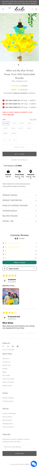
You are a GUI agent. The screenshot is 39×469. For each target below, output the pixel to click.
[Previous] (14, 64)
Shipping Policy (7, 423)
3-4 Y (29, 123)
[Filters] (4, 269)
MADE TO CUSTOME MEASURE (15, 205)
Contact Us (6, 362)
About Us (5, 358)
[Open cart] (36, 9)
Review (4, 368)
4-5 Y (5, 128)
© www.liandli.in (14, 464)
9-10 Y (13, 133)
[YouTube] (17, 346)
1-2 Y (14, 123)
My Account (6, 365)
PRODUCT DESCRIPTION (12, 200)
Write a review (19, 262)
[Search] (32, 9)
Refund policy (7, 385)
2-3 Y (22, 123)
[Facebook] (3, 346)
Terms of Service (8, 382)
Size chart (33, 119)
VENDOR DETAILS (9, 210)
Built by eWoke (24, 464)
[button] (16, 86)
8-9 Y (5, 133)
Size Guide (6, 375)
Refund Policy (7, 420)
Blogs (4, 372)
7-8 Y (29, 128)
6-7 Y (21, 128)
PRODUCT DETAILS (9, 195)
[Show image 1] (18, 64)
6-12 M (6, 123)
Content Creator (7, 401)
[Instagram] (8, 346)
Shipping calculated (20, 93)
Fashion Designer (8, 398)
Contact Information (9, 413)
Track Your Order (8, 379)
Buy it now (19, 154)
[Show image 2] (20, 64)
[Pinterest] (13, 346)
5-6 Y (13, 128)
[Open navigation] (3, 9)
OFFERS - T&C (8, 221)
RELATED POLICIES (10, 216)
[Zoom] (34, 18)
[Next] (24, 64)
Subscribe (19, 453)
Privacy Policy (7, 417)
